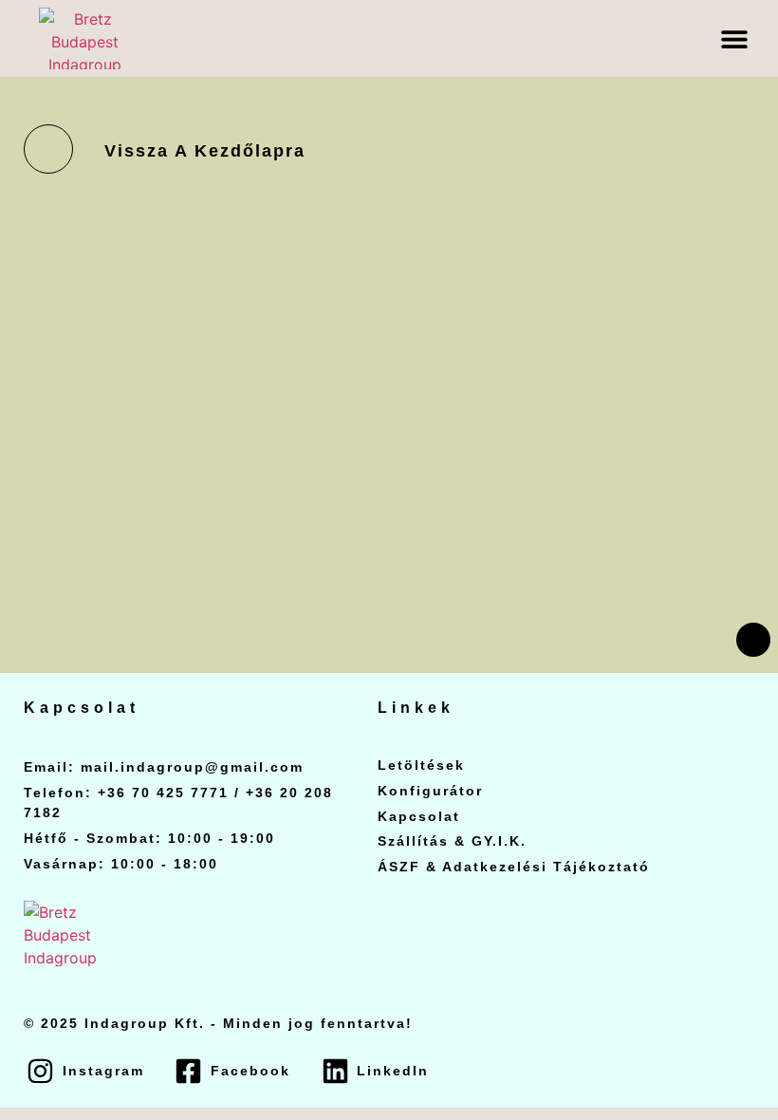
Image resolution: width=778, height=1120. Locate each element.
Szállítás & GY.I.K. (452, 841)
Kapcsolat (419, 816)
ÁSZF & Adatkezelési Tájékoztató (514, 866)
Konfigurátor (430, 790)
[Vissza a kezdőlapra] (48, 149)
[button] (734, 38)
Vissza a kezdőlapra (205, 150)
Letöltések (421, 765)
